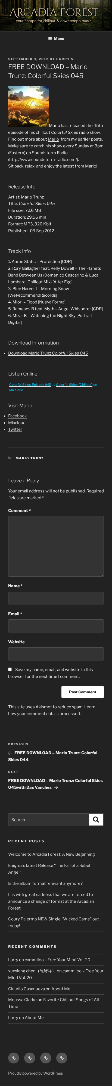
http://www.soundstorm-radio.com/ (43, 159)
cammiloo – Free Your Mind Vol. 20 (57, 959)
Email (15, 614)
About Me (60, 988)
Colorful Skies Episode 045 (30, 385)
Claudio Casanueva (26, 988)
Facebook (17, 416)
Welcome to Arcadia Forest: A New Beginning (51, 854)
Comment (19, 510)
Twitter (15, 429)
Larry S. (65, 59)
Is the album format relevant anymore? (45, 883)
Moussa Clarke (22, 999)
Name (15, 586)
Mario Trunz (30, 458)
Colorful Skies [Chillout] (74, 385)
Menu (59, 38)
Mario (53, 139)
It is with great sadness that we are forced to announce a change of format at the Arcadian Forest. (51, 901)
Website (16, 642)
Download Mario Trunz (48, 353)
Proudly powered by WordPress (35, 1073)
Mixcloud (16, 390)
